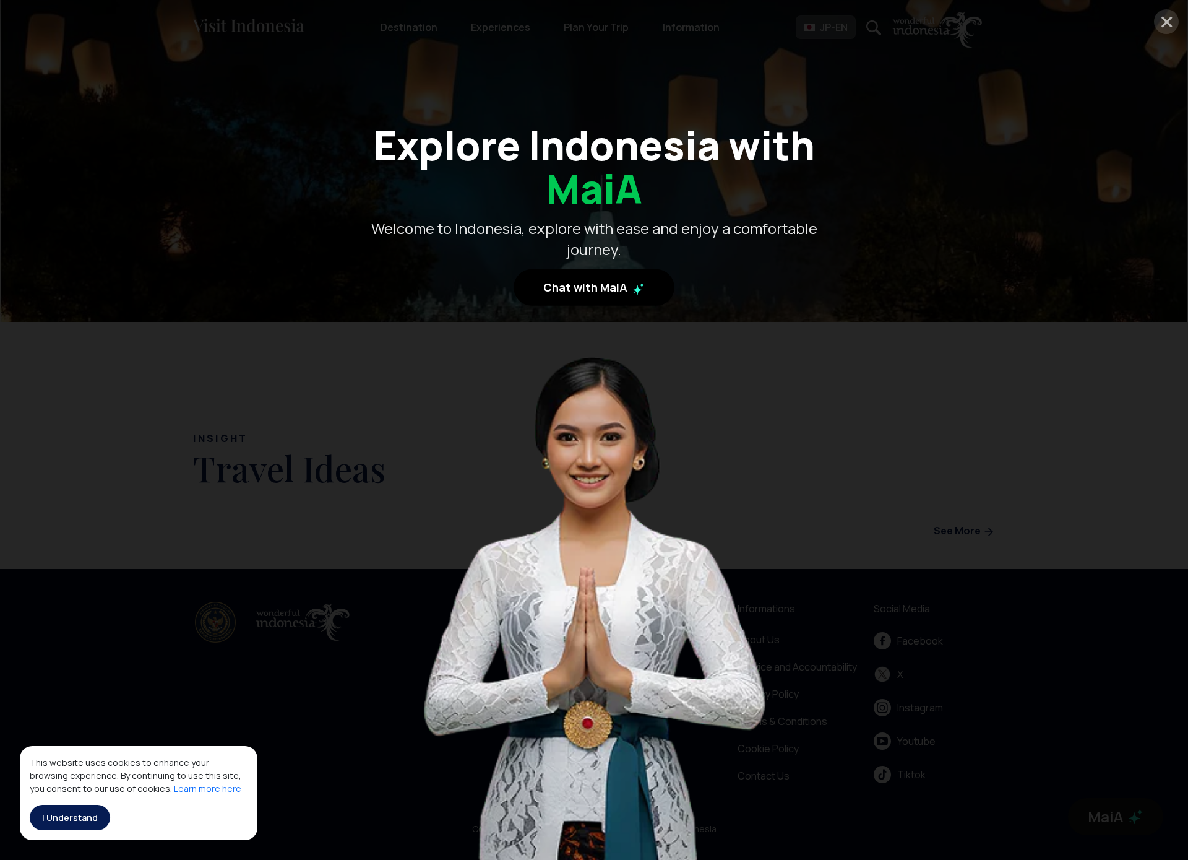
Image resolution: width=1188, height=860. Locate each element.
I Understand (70, 817)
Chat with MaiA (586, 287)
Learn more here (207, 788)
